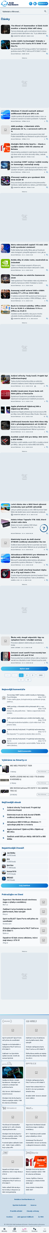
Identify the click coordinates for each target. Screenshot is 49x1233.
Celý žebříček (24, 885)
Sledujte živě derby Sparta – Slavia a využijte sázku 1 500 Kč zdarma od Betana (28, 146)
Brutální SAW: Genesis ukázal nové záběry (36, 1097)
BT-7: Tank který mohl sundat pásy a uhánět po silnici (36, 1135)
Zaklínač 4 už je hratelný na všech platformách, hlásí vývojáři (17, 910)
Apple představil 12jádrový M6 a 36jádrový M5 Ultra (26, 407)
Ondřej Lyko (15, 580)
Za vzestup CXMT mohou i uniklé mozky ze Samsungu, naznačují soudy (29, 163)
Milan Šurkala (16, 53)
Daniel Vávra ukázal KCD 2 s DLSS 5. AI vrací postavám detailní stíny (35, 1089)
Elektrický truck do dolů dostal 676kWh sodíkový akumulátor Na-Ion (28, 540)
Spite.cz (6, 933)
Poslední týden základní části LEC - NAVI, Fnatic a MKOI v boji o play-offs (12, 1145)
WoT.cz (5, 905)
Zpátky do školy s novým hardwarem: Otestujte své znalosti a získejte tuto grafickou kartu (11, 1083)
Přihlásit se (43, 3)
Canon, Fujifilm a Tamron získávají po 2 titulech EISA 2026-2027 (35, 1180)
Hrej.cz (5, 914)
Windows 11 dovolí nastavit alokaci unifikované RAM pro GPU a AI (27, 112)
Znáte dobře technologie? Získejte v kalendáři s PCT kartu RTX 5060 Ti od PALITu (28, 43)
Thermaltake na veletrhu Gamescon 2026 (28, 276)
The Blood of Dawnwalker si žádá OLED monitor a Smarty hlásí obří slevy (29, 27)
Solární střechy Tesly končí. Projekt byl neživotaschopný (29, 377)
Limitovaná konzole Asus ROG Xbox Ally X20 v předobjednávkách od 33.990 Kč (29, 423)
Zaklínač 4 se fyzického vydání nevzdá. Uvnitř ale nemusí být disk (11, 1056)
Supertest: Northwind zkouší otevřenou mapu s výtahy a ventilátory (20, 901)
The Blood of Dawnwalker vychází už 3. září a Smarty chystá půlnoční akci (11, 1127)
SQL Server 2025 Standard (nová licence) (11, 1093)
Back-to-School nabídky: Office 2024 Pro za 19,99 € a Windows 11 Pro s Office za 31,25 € (28, 308)
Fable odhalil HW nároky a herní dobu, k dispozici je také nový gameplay (11, 1190)
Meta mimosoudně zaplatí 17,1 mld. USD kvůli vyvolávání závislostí (29, 246)
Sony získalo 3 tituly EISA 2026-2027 (34, 1189)
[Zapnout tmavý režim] (35, 3)
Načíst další (24, 669)
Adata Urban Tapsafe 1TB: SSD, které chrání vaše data (28, 521)
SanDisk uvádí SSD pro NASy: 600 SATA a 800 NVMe (29, 438)
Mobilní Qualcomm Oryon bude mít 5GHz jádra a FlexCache (27, 392)
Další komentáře (24, 751)
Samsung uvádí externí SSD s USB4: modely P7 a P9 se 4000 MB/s (28, 291)
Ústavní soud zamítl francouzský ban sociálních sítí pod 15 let (28, 654)
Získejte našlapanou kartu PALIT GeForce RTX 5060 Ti (21, 929)
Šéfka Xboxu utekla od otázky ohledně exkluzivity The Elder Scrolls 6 (36, 1056)
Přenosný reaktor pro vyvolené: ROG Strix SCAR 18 (28, 178)
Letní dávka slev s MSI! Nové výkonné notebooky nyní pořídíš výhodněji (28, 505)
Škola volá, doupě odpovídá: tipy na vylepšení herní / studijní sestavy (27, 638)
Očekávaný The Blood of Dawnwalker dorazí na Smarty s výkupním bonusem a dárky (36, 1142)
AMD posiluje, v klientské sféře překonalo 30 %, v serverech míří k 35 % (28, 128)
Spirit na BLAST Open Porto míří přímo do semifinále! (20, 920)
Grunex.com (7, 924)
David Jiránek (15, 647)
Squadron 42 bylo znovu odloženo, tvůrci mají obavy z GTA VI (20, 939)
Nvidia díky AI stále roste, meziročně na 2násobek (29, 261)
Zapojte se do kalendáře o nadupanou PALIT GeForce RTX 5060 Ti (11, 1047)
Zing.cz (5, 943)
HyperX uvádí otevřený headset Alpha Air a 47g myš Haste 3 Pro (28, 571)
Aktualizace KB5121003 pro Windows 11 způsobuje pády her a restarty (29, 556)
